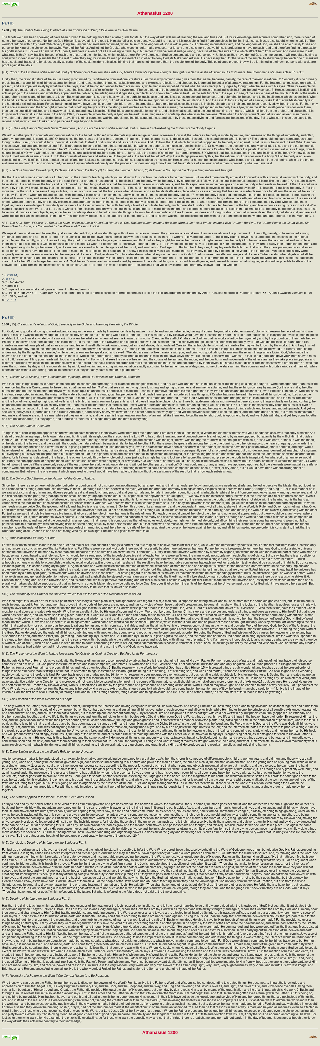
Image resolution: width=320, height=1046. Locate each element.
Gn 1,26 (11, 300)
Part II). (8, 23)
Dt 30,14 (11, 275)
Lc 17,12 (10, 279)
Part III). (9, 317)
